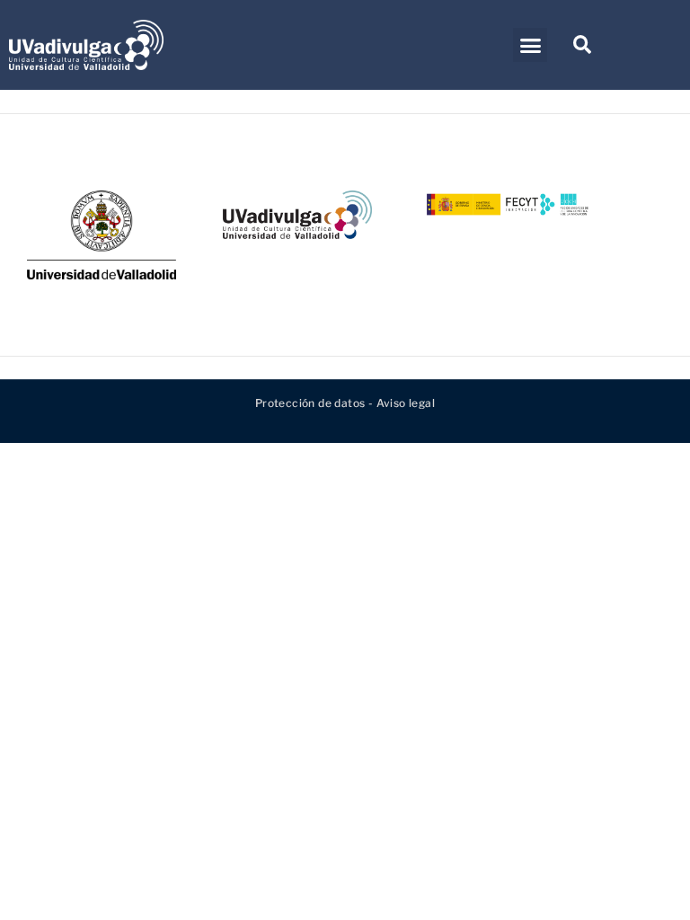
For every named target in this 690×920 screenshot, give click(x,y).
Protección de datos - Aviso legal (345, 403)
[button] (529, 45)
